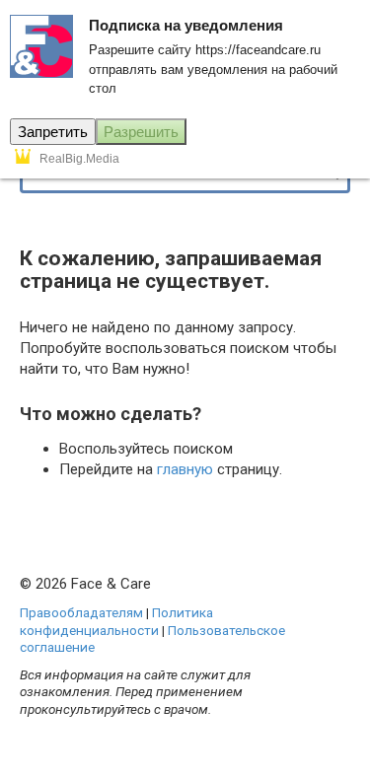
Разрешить (141, 131)
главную (185, 469)
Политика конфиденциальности (116, 621)
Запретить (53, 131)
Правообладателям (81, 612)
